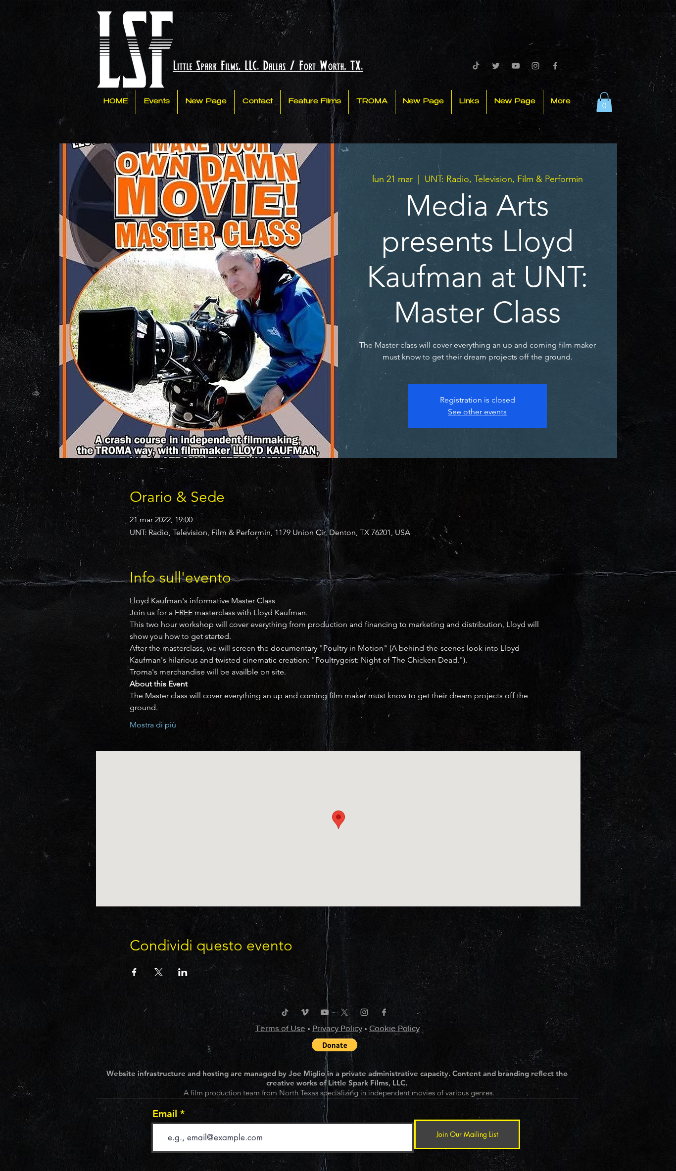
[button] (604, 102)
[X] (344, 1012)
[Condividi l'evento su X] (158, 972)
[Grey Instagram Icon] (535, 66)
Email (164, 1114)
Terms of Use (280, 1028)
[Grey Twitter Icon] (496, 66)
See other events (477, 411)
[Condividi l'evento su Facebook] (134, 972)
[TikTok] (476, 66)
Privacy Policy (337, 1028)
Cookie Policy (394, 1028)
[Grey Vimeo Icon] (305, 1012)
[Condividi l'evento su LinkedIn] (183, 972)
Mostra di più (153, 724)
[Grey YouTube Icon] (516, 66)
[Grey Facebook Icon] (555, 66)
